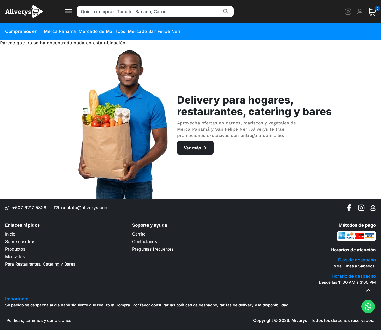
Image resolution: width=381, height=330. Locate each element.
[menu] (68, 11)
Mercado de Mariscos (102, 31)
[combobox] (148, 11)
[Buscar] (225, 11)
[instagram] (348, 11)
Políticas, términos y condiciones (39, 320)
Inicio (10, 234)
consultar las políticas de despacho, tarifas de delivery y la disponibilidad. (220, 305)
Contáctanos (144, 241)
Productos (15, 249)
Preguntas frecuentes (152, 249)
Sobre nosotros (20, 241)
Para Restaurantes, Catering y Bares (40, 264)
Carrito (139, 234)
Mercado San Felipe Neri (154, 31)
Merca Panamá (60, 31)
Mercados (15, 256)
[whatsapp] (368, 306)
